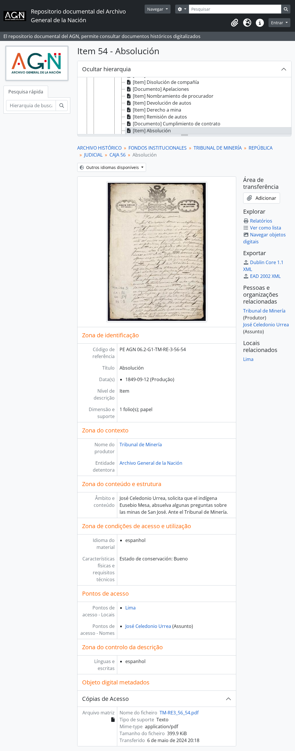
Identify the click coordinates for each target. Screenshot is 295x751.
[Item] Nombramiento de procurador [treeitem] (173, 96)
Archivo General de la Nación (151, 463)
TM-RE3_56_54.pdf (179, 712)
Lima (130, 608)
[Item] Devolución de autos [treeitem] (162, 103)
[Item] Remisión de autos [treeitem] (160, 117)
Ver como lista (265, 228)
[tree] (184, 106)
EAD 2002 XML (265, 276)
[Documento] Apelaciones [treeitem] (161, 89)
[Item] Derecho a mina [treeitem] (157, 110)
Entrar (277, 22)
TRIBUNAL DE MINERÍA (218, 148)
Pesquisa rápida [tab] (25, 92)
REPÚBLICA (261, 148)
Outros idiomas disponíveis (112, 167)
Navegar (155, 9)
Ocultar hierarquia (106, 69)
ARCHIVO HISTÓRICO (99, 148)
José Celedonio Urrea (148, 626)
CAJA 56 (117, 155)
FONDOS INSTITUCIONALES (157, 148)
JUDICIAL (93, 155)
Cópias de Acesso (105, 699)
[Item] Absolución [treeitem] (152, 130)
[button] (234, 22)
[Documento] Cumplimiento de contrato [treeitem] (176, 124)
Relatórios (261, 221)
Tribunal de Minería (141, 444)
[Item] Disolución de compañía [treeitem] (166, 82)
